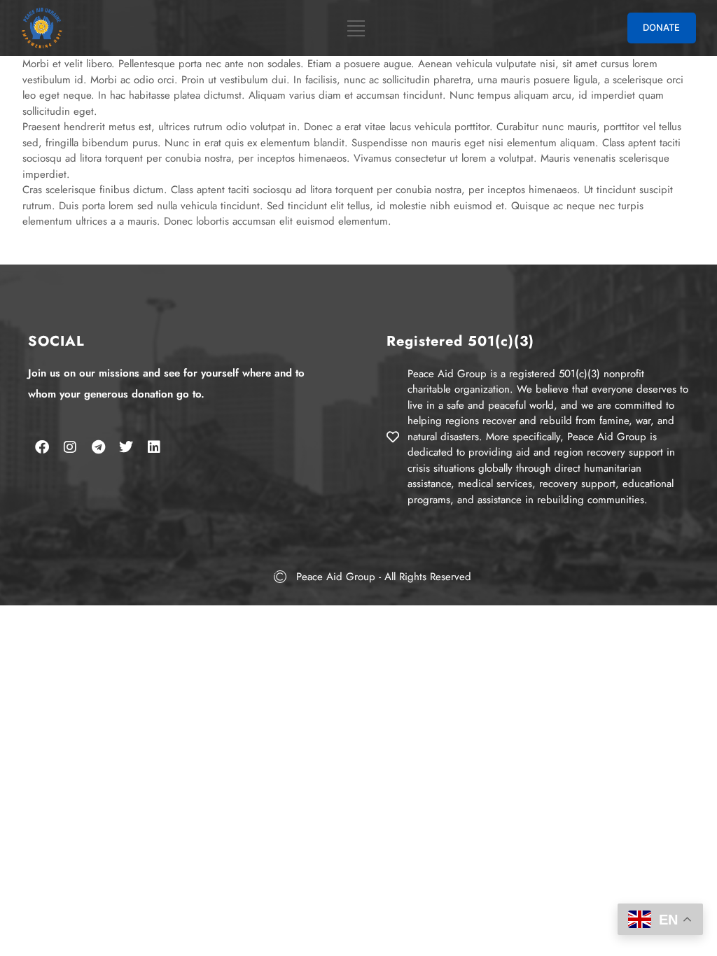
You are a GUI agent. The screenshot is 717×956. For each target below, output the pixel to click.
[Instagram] (70, 447)
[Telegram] (98, 447)
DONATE (661, 27)
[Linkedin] (154, 447)
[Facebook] (42, 447)
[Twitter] (126, 447)
